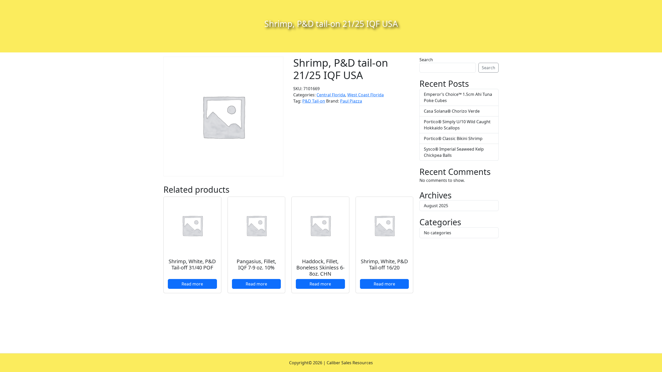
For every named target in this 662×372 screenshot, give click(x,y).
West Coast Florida (365, 95)
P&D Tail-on (313, 101)
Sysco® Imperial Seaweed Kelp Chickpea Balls (454, 152)
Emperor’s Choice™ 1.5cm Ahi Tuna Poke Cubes (458, 97)
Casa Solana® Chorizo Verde (452, 111)
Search (426, 60)
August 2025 (436, 205)
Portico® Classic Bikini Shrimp (453, 138)
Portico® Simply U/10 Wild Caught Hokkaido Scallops (457, 125)
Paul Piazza (351, 101)
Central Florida (331, 95)
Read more (192, 284)
